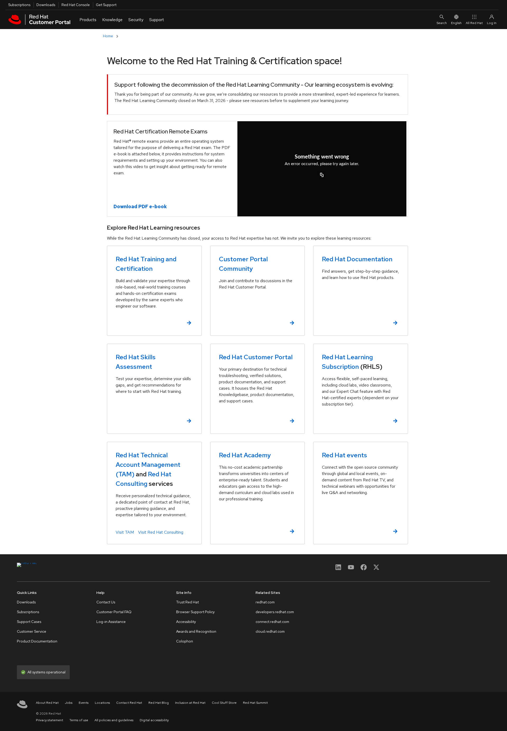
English (456, 23)
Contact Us (105, 602)
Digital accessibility (154, 720)
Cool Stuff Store (224, 703)
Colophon (184, 641)
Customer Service (31, 631)
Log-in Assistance (111, 621)
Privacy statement (49, 720)
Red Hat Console (76, 4)
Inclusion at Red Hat (190, 703)
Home (108, 36)
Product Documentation (37, 641)
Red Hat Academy (245, 455)
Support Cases (29, 621)
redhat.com (265, 602)
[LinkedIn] (338, 569)
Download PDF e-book (140, 206)
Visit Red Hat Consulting (160, 532)
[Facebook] (363, 569)
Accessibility (186, 621)
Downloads (45, 4)
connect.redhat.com (272, 621)
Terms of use (78, 720)
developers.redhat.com (275, 611)
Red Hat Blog (158, 703)
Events (83, 703)
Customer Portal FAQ (114, 611)
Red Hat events (344, 455)
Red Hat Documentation (357, 259)
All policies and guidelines (114, 720)
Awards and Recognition (196, 631)
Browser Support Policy (195, 611)
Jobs (68, 703)
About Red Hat (47, 703)
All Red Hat (474, 23)
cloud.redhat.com (270, 631)
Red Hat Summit (255, 703)
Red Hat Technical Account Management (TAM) (148, 464)
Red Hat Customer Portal (256, 357)
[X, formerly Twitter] (376, 567)
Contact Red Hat (129, 703)
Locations (102, 703)
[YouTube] (351, 569)
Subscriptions (19, 4)
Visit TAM (125, 532)
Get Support (106, 4)
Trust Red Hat (187, 602)
